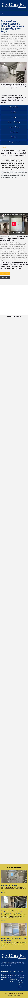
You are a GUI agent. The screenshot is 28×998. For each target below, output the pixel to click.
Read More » (3, 892)
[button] (2, 13)
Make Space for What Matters (9, 885)
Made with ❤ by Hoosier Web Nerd (14, 995)
